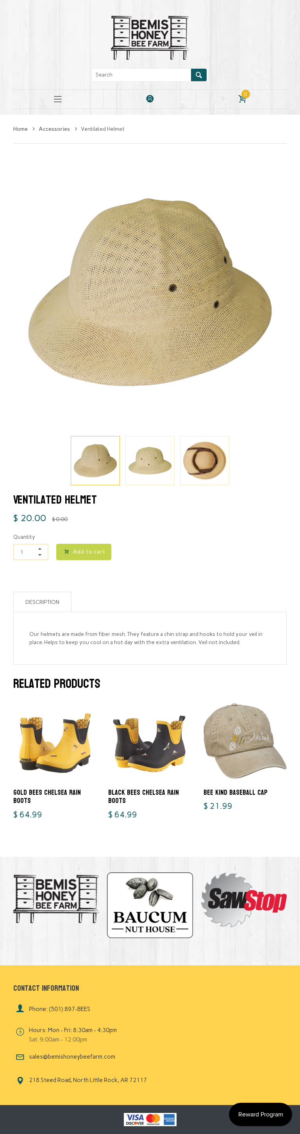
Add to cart (89, 551)
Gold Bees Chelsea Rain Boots (47, 797)
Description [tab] (42, 602)
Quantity (24, 537)
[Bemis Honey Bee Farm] (150, 36)
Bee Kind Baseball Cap (236, 792)
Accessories (55, 129)
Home (21, 129)
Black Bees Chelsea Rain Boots (143, 797)
